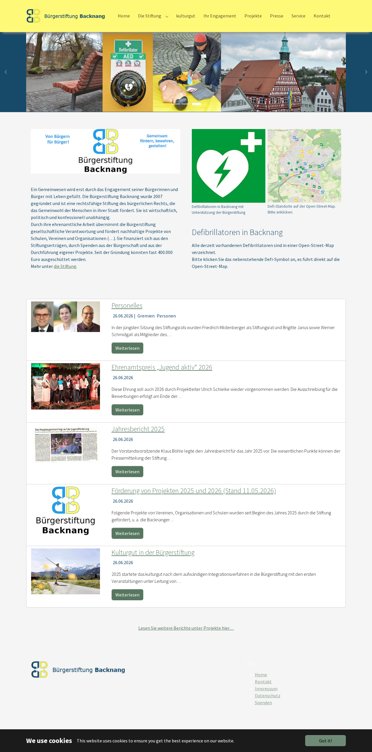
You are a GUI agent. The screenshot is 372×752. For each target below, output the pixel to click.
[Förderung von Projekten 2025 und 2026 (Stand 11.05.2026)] (65, 510)
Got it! (325, 741)
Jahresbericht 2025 (138, 428)
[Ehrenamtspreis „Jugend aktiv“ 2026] (65, 386)
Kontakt (263, 681)
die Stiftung (65, 266)
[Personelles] (65, 316)
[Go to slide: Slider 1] (175, 103)
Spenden (263, 702)
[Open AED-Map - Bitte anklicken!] (304, 165)
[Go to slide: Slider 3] (196, 103)
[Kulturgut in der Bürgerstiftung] (65, 570)
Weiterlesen (127, 348)
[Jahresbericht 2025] (65, 443)
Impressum (266, 688)
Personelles (127, 305)
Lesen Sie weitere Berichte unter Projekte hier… (186, 628)
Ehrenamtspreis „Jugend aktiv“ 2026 (162, 367)
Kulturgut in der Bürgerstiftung (153, 552)
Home (261, 674)
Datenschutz (267, 695)
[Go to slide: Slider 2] (186, 103)
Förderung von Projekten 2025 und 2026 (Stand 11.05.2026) (194, 490)
